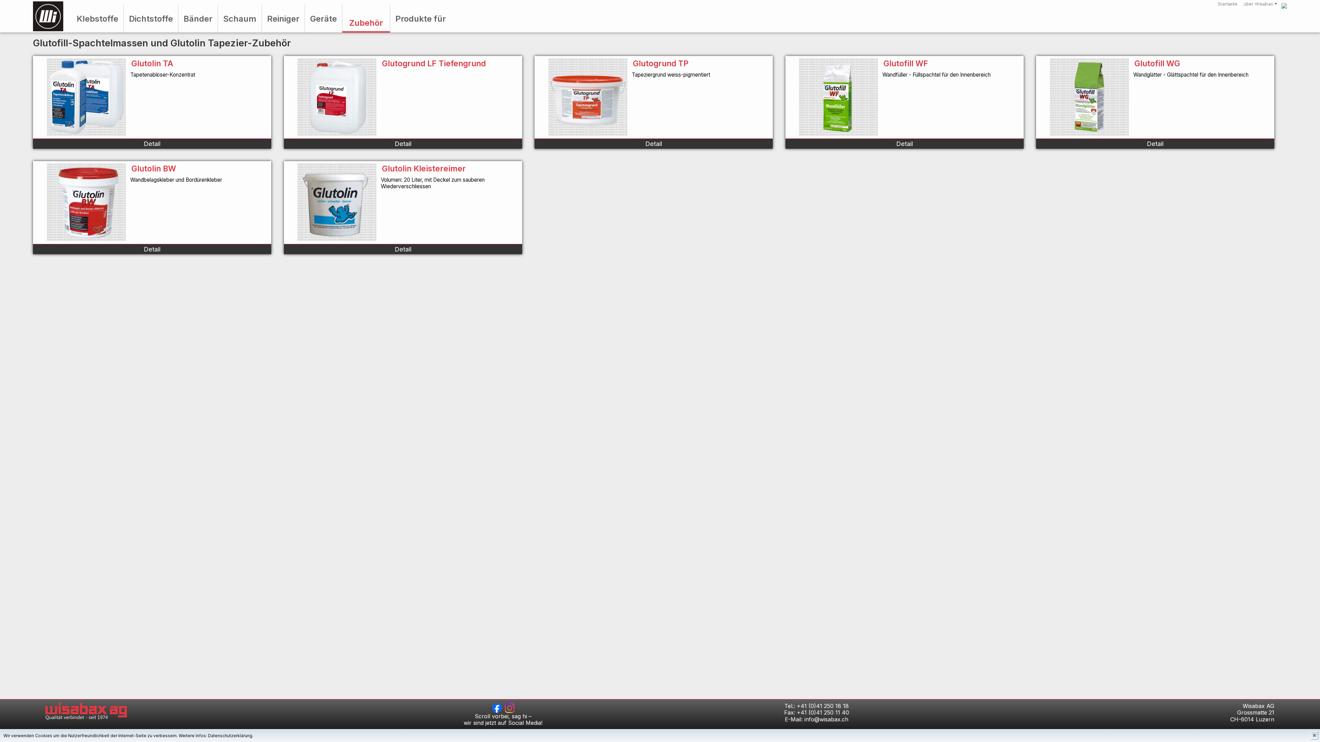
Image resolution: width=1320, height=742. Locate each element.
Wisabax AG (48, 16)
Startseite (1228, 4)
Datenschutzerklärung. (230, 735)
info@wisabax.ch (826, 719)
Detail (152, 143)
